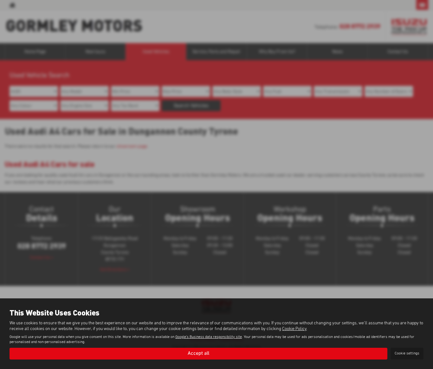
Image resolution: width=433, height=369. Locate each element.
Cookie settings (407, 353)
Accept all (198, 353)
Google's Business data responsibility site (208, 337)
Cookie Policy (294, 329)
